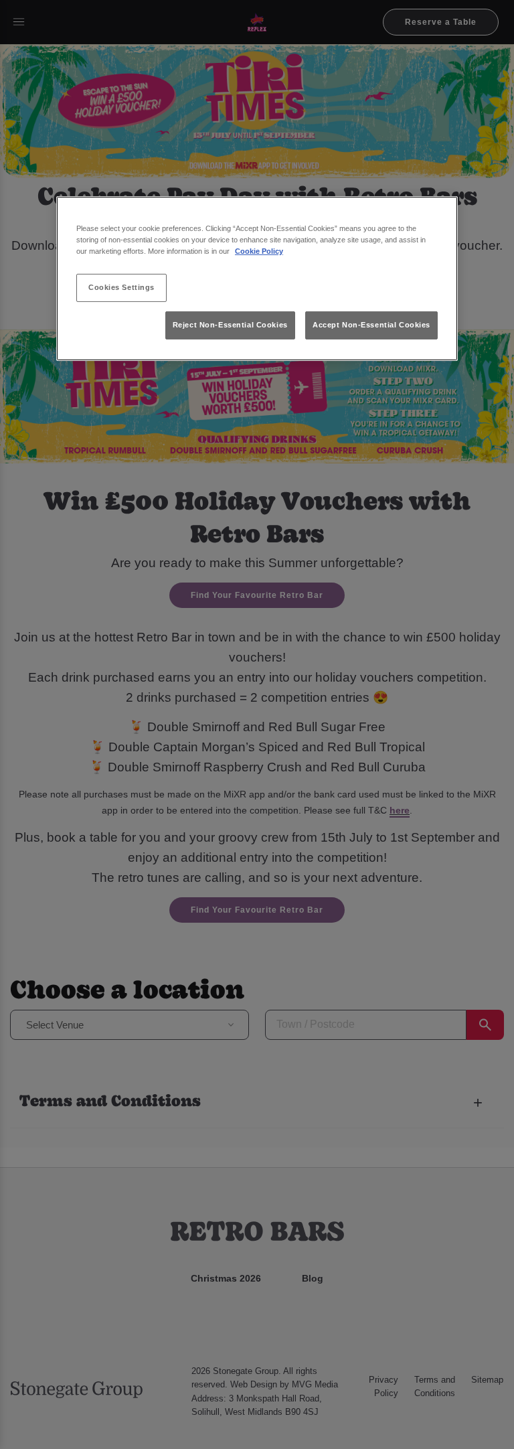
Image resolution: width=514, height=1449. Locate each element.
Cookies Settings (121, 287)
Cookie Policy (259, 251)
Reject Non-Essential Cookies (230, 325)
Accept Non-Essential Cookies (371, 325)
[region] (257, 279)
